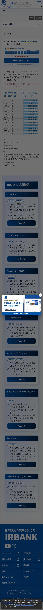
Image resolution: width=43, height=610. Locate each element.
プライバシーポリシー (27, 604)
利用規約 (30, 600)
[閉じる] (40, 295)
